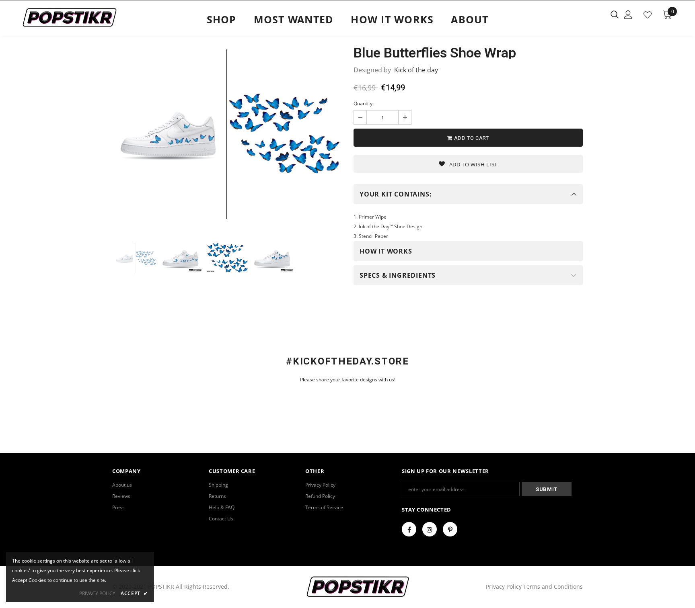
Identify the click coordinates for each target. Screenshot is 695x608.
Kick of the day (416, 70)
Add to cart (470, 138)
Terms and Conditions (553, 586)
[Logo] (69, 18)
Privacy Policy (504, 586)
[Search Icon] (615, 14)
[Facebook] (409, 529)
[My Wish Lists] (648, 15)
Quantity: (364, 103)
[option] (226, 134)
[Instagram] (429, 529)
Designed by (372, 70)
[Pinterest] (450, 529)
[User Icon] (628, 14)
